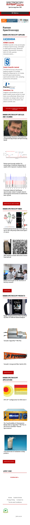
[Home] (15, 5)
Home (10, 497)
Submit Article (17, 497)
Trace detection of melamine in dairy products (14, 452)
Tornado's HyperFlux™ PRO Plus (12, 341)
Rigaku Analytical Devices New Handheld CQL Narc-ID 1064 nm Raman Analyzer (15, 316)
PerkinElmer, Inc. (8, 90)
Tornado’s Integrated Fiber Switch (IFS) (15, 364)
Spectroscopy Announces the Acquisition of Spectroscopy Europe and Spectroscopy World (15, 138)
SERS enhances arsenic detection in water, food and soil (16, 256)
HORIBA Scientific (8, 43)
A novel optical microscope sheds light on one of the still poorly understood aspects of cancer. (16, 230)
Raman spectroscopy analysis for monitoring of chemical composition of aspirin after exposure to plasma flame (15, 165)
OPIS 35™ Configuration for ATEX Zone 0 (15, 400)
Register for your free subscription (11, 486)
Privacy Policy (11, 500)
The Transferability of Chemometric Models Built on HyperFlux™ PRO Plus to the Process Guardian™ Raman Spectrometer (15, 425)
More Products (8, 372)
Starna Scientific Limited (11, 67)
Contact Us (20, 500)
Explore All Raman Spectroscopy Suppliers (15, 109)
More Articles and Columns (11, 203)
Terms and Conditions (15, 502)
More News (7, 290)
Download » (14, 477)
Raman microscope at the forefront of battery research (15, 281)
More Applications (9, 461)
